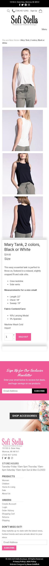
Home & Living (8, 487)
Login (4, 507)
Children (5, 483)
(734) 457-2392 (21, 11)
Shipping (6, 520)
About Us (6, 493)
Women (5, 480)
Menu (44, 29)
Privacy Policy (19, 562)
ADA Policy (31, 562)
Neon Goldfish (33, 564)
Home (16, 40)
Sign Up (33, 11)
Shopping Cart (8, 514)
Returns (5, 517)
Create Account (9, 504)
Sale (4, 490)
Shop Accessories (24, 415)
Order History (8, 510)
